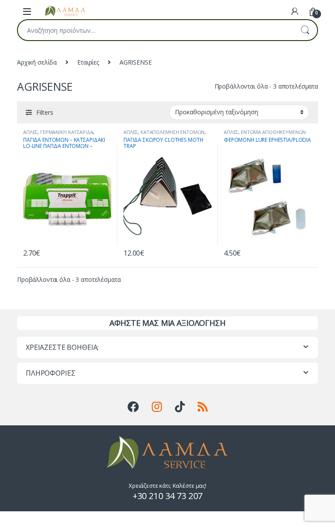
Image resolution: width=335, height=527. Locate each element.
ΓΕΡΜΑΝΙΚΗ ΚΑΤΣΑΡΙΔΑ (66, 132)
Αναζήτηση (305, 30)
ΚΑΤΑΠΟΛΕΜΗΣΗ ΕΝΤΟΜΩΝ (172, 132)
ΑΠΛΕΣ (30, 132)
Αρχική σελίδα (37, 62)
